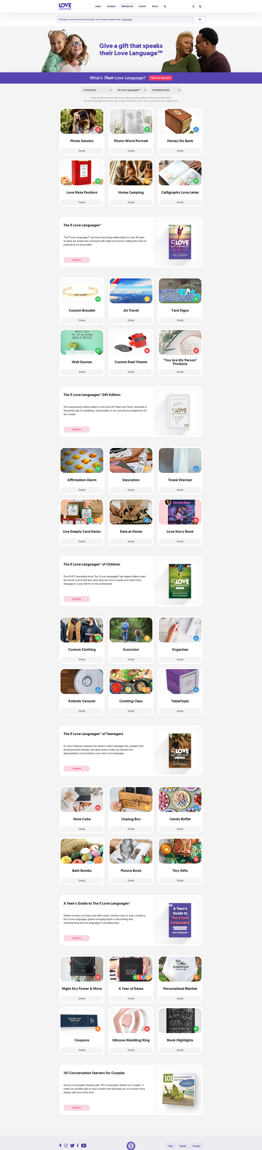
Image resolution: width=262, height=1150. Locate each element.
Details (82, 151)
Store (155, 6)
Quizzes (111, 6)
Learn (98, 6)
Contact (196, 1146)
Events (142, 6)
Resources (127, 6)
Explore (77, 259)
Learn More (127, 19)
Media (183, 1146)
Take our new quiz (160, 77)
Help (170, 1146)
